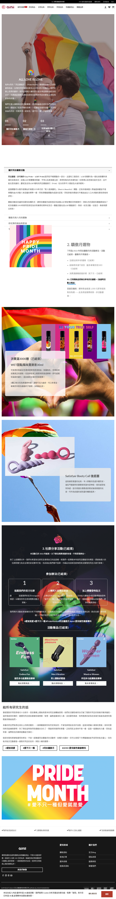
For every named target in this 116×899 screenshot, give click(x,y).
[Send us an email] (11, 875)
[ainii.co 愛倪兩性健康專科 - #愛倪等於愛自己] (8, 7)
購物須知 (97, 2)
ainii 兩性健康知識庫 (85, 2)
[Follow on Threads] (9, 875)
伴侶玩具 (60, 7)
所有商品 (32, 7)
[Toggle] (109, 170)
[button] (105, 7)
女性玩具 (41, 7)
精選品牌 (80, 7)
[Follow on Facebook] (3, 875)
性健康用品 (70, 7)
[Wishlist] (109, 7)
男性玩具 (50, 7)
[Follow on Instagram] (6, 875)
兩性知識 (21, 7)
